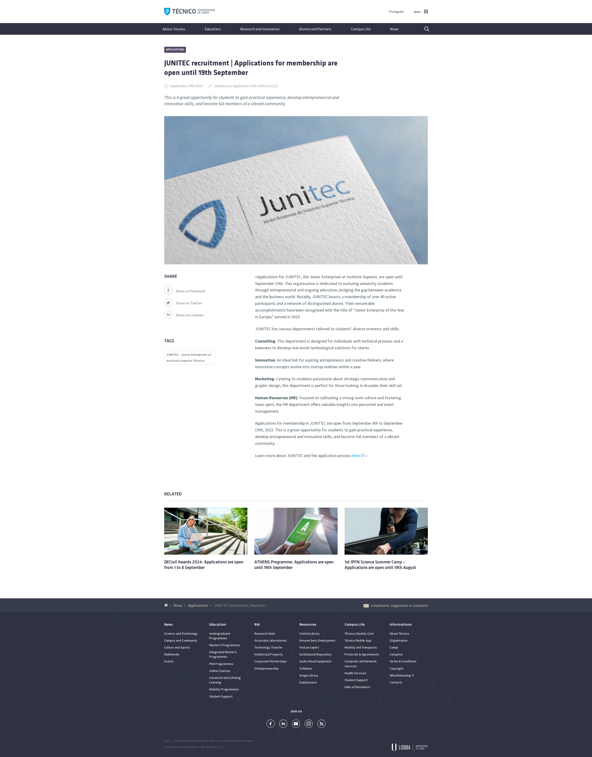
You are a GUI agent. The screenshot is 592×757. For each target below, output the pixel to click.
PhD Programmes (221, 664)
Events (169, 661)
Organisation (398, 640)
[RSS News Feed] (321, 724)
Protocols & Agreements (362, 654)
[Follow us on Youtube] (296, 724)
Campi (394, 647)
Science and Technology (181, 633)
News (394, 29)
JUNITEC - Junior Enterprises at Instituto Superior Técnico (188, 357)
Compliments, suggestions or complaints (399, 605)
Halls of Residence (357, 687)
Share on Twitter (189, 303)
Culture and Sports (177, 647)
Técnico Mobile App (358, 640)
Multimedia (171, 654)
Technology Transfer (268, 647)
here (356, 455)
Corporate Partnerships (270, 661)
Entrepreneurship (266, 668)
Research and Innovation (260, 29)
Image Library (308, 675)
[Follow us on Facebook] (271, 724)
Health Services (355, 673)
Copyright (396, 668)
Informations (401, 624)
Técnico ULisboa (189, 11)
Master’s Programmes (224, 645)
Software (305, 668)
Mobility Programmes (224, 689)
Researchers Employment (317, 640)
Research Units (264, 633)
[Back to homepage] (166, 605)
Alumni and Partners (315, 29)
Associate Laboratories (270, 640)
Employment (308, 682)
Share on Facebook (190, 291)
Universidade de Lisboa (237, 741)
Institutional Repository (315, 654)
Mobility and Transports (361, 647)
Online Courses (219, 671)
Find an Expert (309, 647)
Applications (175, 49)
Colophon (396, 654)
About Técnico (174, 29)
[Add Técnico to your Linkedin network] (283, 724)
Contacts (396, 682)
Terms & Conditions (403, 661)
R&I (257, 624)
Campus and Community (180, 640)
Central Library (309, 633)
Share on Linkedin (190, 315)
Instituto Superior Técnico (202, 741)
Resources (307, 624)
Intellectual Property (268, 654)
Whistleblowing (400, 675)
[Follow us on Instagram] (309, 724)
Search (424, 29)
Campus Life (360, 29)
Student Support (220, 696)
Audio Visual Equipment (315, 661)
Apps (417, 11)
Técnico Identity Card (359, 633)
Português (396, 11)
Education (213, 29)
